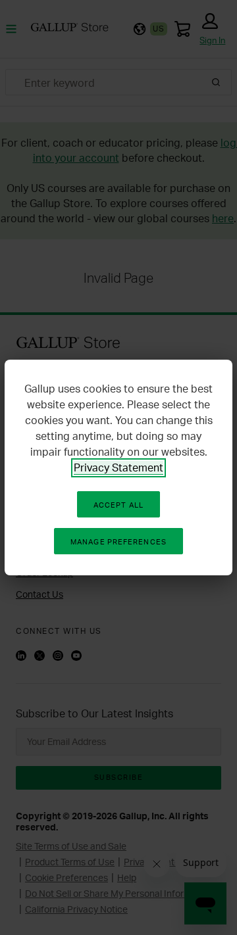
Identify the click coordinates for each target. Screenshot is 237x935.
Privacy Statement (118, 467)
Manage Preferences (118, 541)
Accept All (118, 505)
